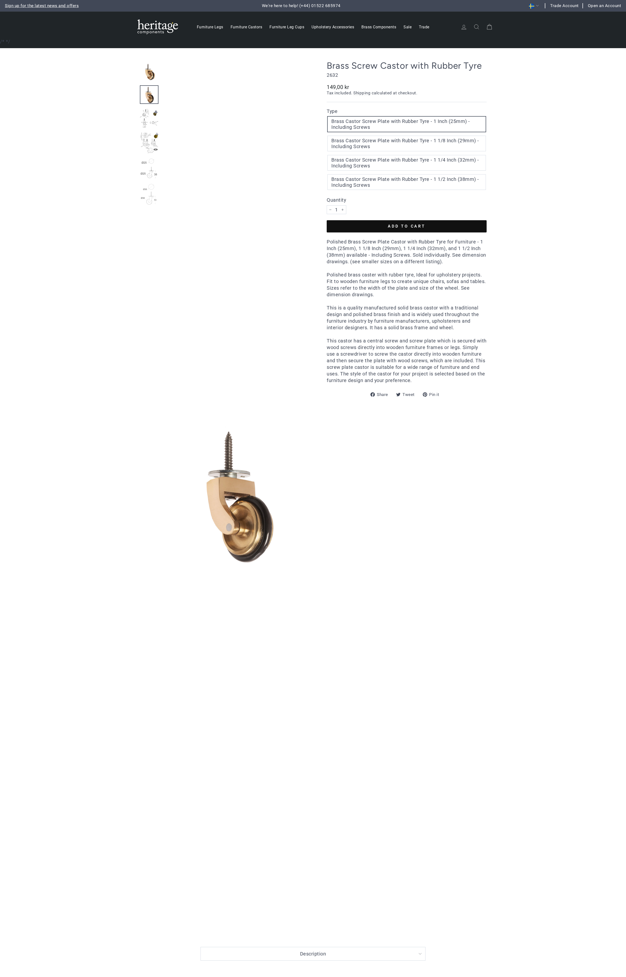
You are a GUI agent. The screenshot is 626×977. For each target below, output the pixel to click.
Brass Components (378, 27)
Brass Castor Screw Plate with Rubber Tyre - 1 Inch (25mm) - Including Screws (400, 124)
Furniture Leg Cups (286, 27)
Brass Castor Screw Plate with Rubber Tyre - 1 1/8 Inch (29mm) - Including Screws (405, 143)
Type (332, 111)
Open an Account (604, 5)
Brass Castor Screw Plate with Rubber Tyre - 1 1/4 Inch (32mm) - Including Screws (405, 163)
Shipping (361, 92)
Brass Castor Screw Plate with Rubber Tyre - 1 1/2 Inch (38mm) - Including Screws (405, 182)
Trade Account (564, 5)
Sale (407, 27)
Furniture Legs (210, 27)
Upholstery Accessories (333, 27)
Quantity (336, 200)
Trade (424, 27)
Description (313, 954)
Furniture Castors (246, 27)
